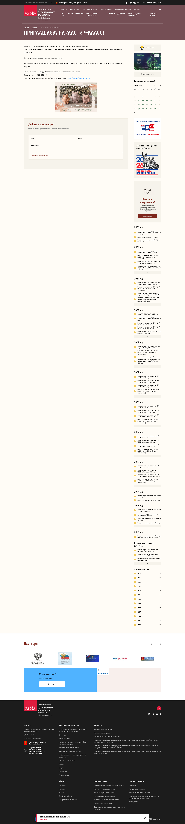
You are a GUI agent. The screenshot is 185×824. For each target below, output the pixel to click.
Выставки (62, 792)
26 (143, 108)
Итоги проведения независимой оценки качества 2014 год (148, 559)
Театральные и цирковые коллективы (106, 800)
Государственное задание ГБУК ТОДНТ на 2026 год (148, 240)
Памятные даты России (123, 9)
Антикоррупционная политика (69, 748)
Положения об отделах (102, 733)
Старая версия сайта (147, 74)
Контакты (137, 9)
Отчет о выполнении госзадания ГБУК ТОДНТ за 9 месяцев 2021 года (148, 381)
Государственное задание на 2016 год (148, 523)
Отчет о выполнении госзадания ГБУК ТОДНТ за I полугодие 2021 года (148, 386)
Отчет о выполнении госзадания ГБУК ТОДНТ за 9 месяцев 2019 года (148, 441)
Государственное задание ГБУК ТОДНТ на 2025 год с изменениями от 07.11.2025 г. (148, 257)
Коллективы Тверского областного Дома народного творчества (72, 743)
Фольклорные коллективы (103, 803)
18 (139, 104)
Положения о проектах (89, 9)
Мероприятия (133, 802)
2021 (139, 595)
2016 (139, 616)
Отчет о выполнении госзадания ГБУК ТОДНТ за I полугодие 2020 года (148, 415)
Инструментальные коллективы (104, 796)
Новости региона (106, 9)
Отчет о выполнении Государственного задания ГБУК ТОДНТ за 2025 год (148, 251)
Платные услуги (153, 14)
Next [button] (159, 644)
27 (147, 108)
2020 (139, 599)
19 (143, 104)
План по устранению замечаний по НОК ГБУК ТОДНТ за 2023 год (147, 550)
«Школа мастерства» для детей (140, 792)
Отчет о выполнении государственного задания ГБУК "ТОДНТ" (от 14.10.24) (148, 294)
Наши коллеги (64, 771)
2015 (139, 620)
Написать (52, 684)
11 (139, 101)
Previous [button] (152, 644)
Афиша (70, 13)
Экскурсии (132, 785)
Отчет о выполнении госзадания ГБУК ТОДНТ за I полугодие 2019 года (148, 445)
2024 (139, 582)
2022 (139, 590)
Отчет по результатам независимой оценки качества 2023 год (147, 555)
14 (151, 101)
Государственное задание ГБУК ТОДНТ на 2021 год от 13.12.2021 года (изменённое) (148, 391)
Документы (121, 13)
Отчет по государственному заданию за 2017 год (149, 496)
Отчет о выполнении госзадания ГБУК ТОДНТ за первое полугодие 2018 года (148, 475)
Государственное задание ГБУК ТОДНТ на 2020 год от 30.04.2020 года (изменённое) (148, 421)
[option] (37, 659)
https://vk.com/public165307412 (79, 78)
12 (143, 101)
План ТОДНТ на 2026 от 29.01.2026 (147, 237)
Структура (62, 735)
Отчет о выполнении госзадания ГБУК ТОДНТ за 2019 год (148, 436)
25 (139, 108)
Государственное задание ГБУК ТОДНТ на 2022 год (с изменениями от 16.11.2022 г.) (148, 352)
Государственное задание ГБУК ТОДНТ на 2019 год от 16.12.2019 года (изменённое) (148, 451)
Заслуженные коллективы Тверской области (109, 785)
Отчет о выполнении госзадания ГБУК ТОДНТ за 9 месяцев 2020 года (148, 411)
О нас (62, 14)
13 (147, 101)
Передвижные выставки (137, 789)
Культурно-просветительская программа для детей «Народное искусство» (144, 797)
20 (147, 104)
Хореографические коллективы (104, 789)
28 (151, 108)
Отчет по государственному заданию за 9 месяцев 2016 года (149, 510)
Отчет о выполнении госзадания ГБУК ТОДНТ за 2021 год (148, 377)
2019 (139, 603)
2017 (139, 612)
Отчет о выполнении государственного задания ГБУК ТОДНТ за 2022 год (148, 347)
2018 (139, 608)
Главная (26, 28)
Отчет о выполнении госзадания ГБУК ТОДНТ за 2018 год (148, 466)
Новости (64, 9)
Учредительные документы (103, 729)
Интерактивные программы (68, 800)
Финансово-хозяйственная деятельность (107, 736)
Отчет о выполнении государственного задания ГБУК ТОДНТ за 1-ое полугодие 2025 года (149, 267)
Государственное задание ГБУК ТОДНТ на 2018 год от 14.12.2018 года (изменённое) (148, 480)
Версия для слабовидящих (152, 3)
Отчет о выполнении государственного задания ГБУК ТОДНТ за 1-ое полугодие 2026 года (149, 232)
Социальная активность (67, 760)
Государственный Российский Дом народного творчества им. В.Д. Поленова (37, 750)
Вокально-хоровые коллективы (104, 792)
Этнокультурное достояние (134, 14)
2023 (139, 586)
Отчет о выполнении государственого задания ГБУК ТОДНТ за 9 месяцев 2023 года (149, 318)
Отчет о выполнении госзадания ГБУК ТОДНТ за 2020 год (148, 407)
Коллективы (79, 13)
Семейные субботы (65, 796)
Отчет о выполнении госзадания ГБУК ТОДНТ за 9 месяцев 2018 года (148, 471)
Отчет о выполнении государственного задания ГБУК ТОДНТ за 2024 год (148, 283)
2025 (139, 578)
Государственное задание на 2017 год (148, 500)
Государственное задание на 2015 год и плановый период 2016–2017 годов (149, 536)
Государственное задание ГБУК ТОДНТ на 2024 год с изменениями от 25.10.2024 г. (148, 288)
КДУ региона (74, 9)
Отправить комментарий (40, 155)
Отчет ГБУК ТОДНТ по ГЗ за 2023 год (147, 314)
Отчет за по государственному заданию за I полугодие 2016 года (149, 514)
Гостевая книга (64, 775)
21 (151, 104)
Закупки (61, 764)
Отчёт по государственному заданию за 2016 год (149, 519)
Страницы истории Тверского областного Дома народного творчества (73, 730)
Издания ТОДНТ (64, 738)
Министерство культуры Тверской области (37, 743)
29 (155, 108)
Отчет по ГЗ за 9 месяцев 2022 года (147, 357)
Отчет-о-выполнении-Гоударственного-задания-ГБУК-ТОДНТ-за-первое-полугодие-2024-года (148, 299)
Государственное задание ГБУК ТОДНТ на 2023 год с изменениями (148, 324)
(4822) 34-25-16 (29, 735)
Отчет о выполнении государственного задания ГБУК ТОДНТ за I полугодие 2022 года (148, 361)
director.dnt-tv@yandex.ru (32, 738)
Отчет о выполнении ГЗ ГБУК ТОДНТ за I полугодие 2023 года (148, 332)
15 (155, 101)
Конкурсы (62, 789)
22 (155, 104)
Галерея (112, 13)
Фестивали (62, 785)
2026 (139, 573)
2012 (139, 625)
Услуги (61, 768)
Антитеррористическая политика (70, 751)
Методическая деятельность (92, 14)
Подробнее (43, 819)
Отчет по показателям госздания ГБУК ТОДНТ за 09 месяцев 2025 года (148, 262)
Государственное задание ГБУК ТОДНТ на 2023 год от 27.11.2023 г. (148, 328)
